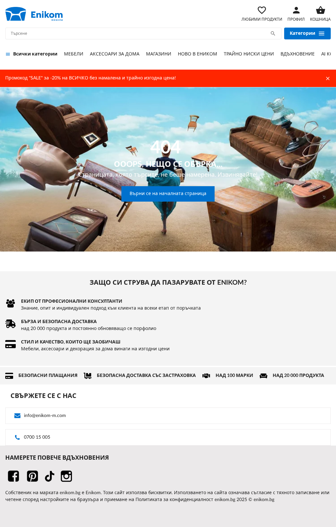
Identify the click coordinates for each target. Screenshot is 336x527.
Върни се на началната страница (168, 193)
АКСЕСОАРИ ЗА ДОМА (114, 54)
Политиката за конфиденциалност (174, 499)
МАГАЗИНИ (158, 54)
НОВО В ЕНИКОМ (197, 54)
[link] (34, 14)
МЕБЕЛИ (73, 54)
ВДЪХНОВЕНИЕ (298, 54)
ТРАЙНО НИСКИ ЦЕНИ (249, 54)
